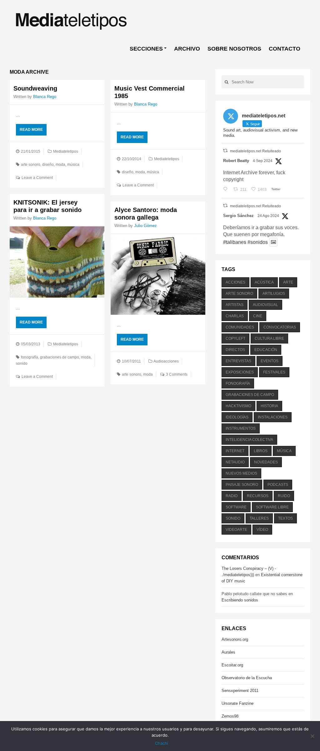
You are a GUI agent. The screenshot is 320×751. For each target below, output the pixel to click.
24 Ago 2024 (268, 216)
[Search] (227, 81)
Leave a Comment (37, 177)
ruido (284, 496)
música (73, 164)
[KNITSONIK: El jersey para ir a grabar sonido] (57, 262)
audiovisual (265, 305)
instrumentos (241, 428)
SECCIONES (146, 49)
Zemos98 (230, 716)
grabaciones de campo (59, 357)
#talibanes (234, 242)
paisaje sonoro (242, 484)
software (236, 507)
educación (265, 350)
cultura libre (269, 338)
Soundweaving (35, 88)
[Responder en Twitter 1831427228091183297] (227, 189)
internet (235, 451)
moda (60, 164)
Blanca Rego (44, 96)
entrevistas (238, 361)
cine (257, 316)
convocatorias (279, 327)
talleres (259, 518)
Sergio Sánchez (238, 215)
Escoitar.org (232, 665)
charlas (235, 316)
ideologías (237, 417)
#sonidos (258, 242)
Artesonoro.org (235, 639)
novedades (266, 462)
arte (288, 282)
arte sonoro (30, 164)
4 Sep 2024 (262, 161)
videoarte (236, 529)
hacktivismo (238, 406)
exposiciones (240, 372)
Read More (31, 129)
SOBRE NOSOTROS (234, 49)
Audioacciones (166, 361)
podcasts (278, 484)
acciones (235, 282)
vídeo (262, 529)
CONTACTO (284, 49)
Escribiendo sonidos (240, 600)
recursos (257, 496)
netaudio (235, 462)
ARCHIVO (187, 49)
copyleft (235, 338)
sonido (22, 363)
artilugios (273, 293)
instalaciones (273, 417)
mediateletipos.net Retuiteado (255, 151)
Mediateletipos (65, 151)
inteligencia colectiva (249, 439)
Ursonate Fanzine (237, 703)
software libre (272, 507)
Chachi (161, 743)
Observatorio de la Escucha (247, 677)
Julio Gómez (145, 225)
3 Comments (177, 374)
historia (269, 406)
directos (235, 350)
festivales (274, 372)
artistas (234, 305)
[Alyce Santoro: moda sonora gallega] (158, 274)
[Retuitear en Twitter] (225, 150)
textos (285, 518)
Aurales (228, 652)
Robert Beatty (236, 160)
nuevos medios (241, 473)
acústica (264, 282)
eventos (269, 361)
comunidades (240, 327)
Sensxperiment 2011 (240, 690)
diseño (48, 164)
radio (232, 496)
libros (261, 451)
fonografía (29, 357)
